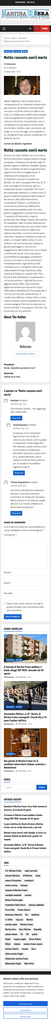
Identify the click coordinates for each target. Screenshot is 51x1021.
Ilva (26, 914)
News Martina (25, 929)
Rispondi (16, 418)
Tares (33, 948)
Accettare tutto (25, 1004)
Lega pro (19, 919)
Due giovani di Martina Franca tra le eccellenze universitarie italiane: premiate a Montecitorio (25, 764)
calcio (37, 875)
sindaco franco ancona (33, 943)
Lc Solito (9, 919)
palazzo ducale (11, 934)
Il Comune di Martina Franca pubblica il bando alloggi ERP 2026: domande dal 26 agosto (24, 670)
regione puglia (20, 939)
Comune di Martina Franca (16, 890)
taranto (25, 948)
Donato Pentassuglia (14, 900)
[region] (25, 998)
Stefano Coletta (12, 948)
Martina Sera (10, 929)
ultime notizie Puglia (14, 953)
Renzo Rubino (35, 939)
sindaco (17, 943)
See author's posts (25, 353)
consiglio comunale (13, 895)
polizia (34, 934)
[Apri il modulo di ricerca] (30, 28)
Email (7, 582)
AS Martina (27, 875)
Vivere (45, 28)
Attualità (8, 51)
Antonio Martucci (12, 875)
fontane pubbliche (36, 904)
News (25, 51)
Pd (22, 934)
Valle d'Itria (29, 963)
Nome (8, 572)
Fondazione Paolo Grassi (15, 904)
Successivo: (12, 375)
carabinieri (28, 880)
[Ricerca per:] (20, 787)
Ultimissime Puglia (13, 963)
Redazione (11, 64)
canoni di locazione (13, 880)
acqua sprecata (31, 870)
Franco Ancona (24, 909)
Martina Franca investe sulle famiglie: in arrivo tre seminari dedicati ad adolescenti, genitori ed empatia (25, 836)
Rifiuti (8, 943)
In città (19, 660)
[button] (4, 28)
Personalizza (25, 1010)
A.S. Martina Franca (13, 870)
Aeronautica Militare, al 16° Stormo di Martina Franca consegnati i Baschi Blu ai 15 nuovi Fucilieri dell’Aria (25, 717)
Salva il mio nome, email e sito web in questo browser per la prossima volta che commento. (25, 607)
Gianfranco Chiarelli (13, 914)
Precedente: (19, 366)
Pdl (27, 934)
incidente (35, 914)
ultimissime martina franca (16, 958)
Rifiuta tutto (25, 1016)
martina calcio (11, 924)
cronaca (28, 895)
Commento (10, 534)
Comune (24, 885)
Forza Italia (10, 909)
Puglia (7, 939)
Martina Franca (26, 924)
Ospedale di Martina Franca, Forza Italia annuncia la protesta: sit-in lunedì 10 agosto (25, 808)
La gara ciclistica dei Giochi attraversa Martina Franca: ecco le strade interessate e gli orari (23, 825)
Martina (29, 919)
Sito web (8, 593)
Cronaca (17, 51)
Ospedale (38, 929)
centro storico (11, 885)
